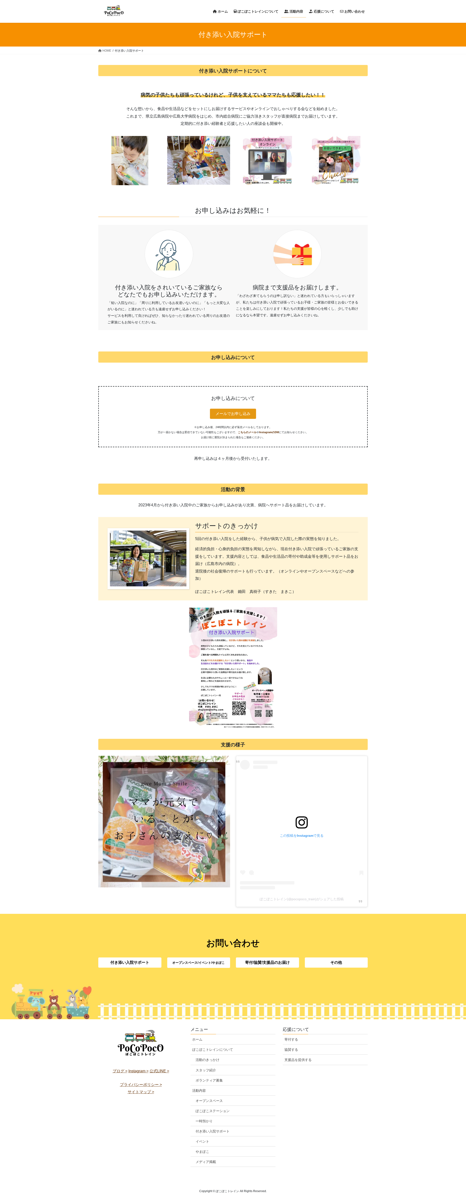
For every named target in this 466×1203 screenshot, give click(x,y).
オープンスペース (209, 1101)
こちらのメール (247, 432)
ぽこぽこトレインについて (212, 1050)
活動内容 (199, 1090)
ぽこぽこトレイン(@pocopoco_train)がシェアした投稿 (302, 899)
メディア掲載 (206, 1162)
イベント (202, 1141)
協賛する (291, 1050)
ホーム (197, 1039)
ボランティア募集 (209, 1080)
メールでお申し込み (233, 414)
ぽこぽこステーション (213, 1111)
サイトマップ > (141, 1092)
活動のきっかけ (207, 1060)
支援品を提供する (298, 1060)
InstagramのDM (269, 432)
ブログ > (120, 1071)
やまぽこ (202, 1152)
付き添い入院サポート (213, 1131)
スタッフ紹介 (206, 1070)
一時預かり (204, 1121)
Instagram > (138, 1071)
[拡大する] (270, 613)
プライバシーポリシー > (141, 1085)
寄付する (291, 1039)
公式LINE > (159, 1071)
